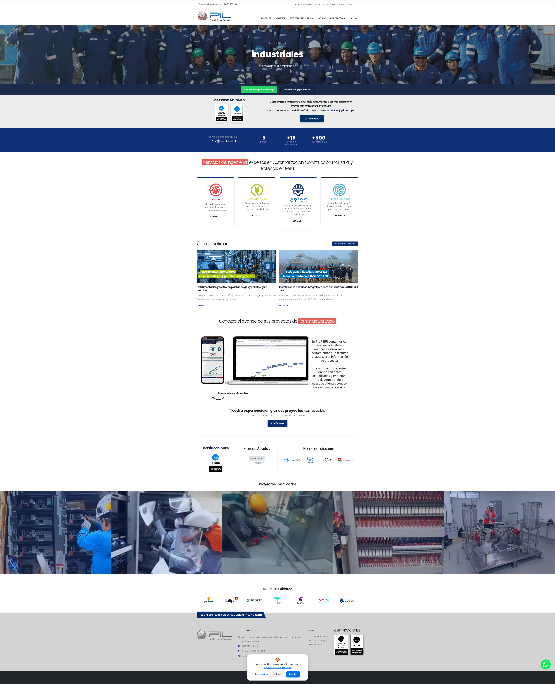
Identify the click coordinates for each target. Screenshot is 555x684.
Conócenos (277, 423)
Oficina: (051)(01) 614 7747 (253, 651)
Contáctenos (337, 18)
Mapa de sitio (315, 645)
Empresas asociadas (303, 4)
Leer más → (202, 306)
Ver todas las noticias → (345, 243)
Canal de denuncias (318, 636)
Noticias (321, 18)
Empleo (351, 4)
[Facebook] (351, 19)
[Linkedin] (356, 19)
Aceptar (293, 674)
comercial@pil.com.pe (211, 4)
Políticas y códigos (336, 4)
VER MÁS (214, 216)
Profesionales (319, 142)
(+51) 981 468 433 (250, 646)
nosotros (265, 18)
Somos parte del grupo (222, 137)
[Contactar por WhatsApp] (546, 664)
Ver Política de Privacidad (277, 667)
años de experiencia (291, 143)
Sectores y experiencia (301, 18)
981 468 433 (231, 4)
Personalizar (261, 674)
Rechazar (277, 674)
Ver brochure (312, 118)
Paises (264, 142)
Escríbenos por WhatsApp (260, 89)
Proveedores (320, 4)
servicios (280, 18)
